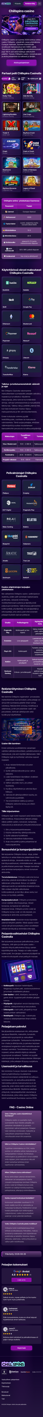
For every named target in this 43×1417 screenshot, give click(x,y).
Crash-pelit (23, 78)
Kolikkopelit (34, 78)
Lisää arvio (22, 1280)
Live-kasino (13, 78)
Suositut (4, 78)
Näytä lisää (21, 1348)
